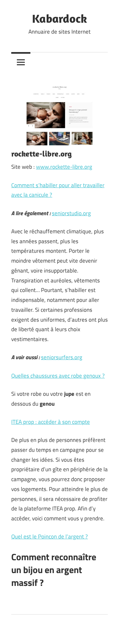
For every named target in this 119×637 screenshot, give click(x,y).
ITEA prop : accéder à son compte (50, 422)
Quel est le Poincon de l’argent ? (49, 536)
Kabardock (59, 18)
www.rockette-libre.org (64, 166)
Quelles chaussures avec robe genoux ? (58, 375)
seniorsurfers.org (61, 357)
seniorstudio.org (71, 213)
